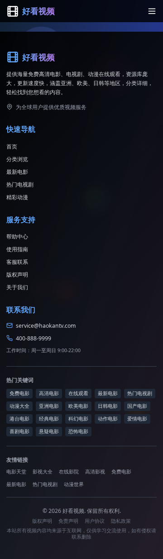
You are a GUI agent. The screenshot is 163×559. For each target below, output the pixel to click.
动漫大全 (19, 406)
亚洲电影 (49, 406)
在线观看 (78, 393)
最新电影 (17, 172)
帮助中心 (17, 236)
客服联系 (17, 262)
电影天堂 (16, 471)
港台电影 (19, 419)
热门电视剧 (20, 184)
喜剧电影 (19, 431)
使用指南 (17, 249)
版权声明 (17, 274)
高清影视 (95, 471)
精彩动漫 (17, 197)
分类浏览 (17, 159)
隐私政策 (121, 521)
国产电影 (137, 406)
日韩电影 (108, 406)
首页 (11, 146)
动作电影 (108, 419)
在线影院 (69, 471)
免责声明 (68, 521)
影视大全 (43, 471)
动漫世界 (74, 484)
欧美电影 (78, 406)
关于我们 (17, 287)
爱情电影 (137, 419)
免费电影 (19, 393)
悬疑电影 (49, 431)
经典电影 (49, 419)
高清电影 (49, 393)
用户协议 (95, 521)
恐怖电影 (78, 431)
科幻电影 (78, 419)
